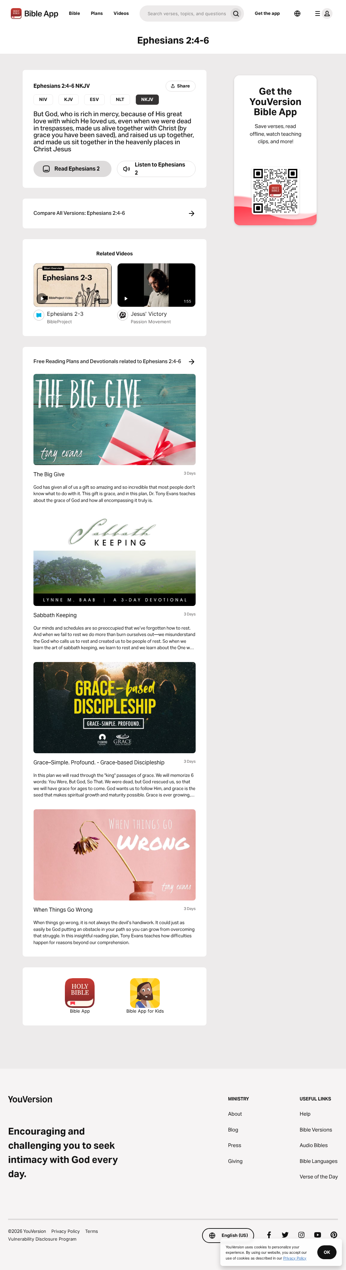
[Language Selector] (297, 13)
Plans (97, 13)
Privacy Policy (65, 1231)
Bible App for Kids (145, 1011)
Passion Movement (151, 321)
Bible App (80, 1011)
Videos (121, 13)
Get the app (267, 13)
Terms (91, 1231)
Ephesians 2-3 (72, 313)
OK (327, 1252)
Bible (74, 13)
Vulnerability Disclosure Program (42, 1239)
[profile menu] (322, 13)
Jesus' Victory (155, 313)
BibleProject (59, 321)
